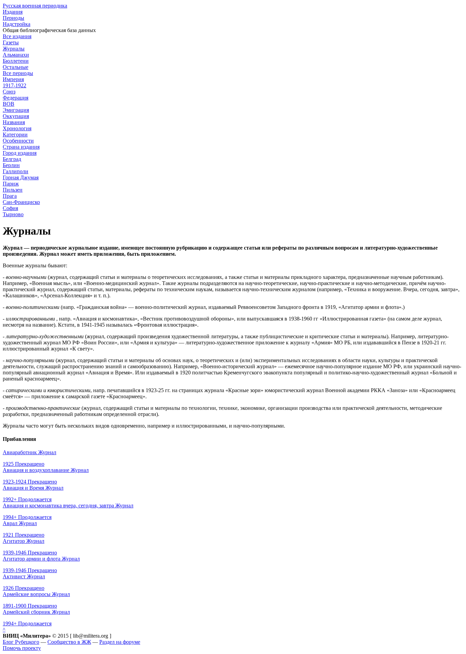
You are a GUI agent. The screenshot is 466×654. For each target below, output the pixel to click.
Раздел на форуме (119, 642)
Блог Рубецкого (21, 642)
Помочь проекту (22, 648)
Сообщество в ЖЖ (69, 642)
